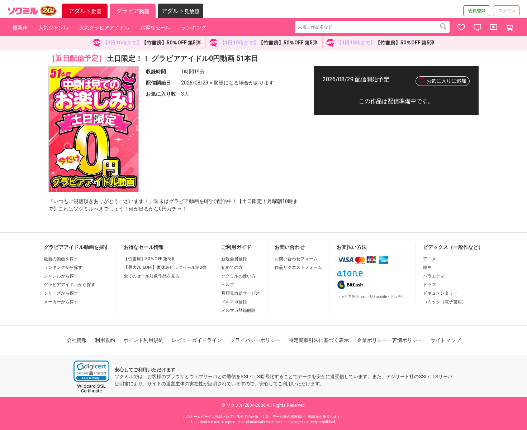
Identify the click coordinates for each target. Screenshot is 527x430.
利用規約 (105, 340)
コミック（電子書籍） (444, 301)
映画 (427, 267)
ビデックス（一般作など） (453, 247)
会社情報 (77, 340)
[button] (91, 371)
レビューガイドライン (197, 340)
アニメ (429, 258)
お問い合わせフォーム (296, 258)
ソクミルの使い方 (238, 276)
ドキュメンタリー (440, 293)
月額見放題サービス (240, 293)
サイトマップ (446, 340)
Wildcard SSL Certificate (91, 388)
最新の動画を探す (61, 258)
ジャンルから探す (61, 276)
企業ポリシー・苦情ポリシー (389, 340)
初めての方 (232, 267)
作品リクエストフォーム (298, 267)
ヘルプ (227, 284)
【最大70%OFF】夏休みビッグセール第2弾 (165, 267)
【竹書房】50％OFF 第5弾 (149, 258)
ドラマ (429, 284)
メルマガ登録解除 (238, 310)
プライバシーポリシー (255, 340)
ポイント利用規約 (143, 340)
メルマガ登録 (234, 301)
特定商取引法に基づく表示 (319, 340)
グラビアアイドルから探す (69, 284)
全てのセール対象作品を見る (152, 276)
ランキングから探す (63, 267)
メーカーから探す (61, 301)
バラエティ (434, 276)
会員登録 (476, 10)
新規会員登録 (234, 258)
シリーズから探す (61, 293)
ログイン (506, 10)
